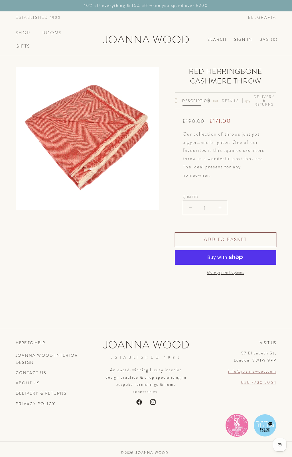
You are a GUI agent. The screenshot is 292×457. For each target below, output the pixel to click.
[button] (25, 32)
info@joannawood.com (252, 371)
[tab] (192, 101)
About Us (28, 383)
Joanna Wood (152, 452)
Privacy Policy (35, 404)
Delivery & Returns (41, 393)
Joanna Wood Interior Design (47, 358)
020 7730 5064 (258, 382)
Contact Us (31, 373)
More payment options (225, 272)
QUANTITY (190, 197)
